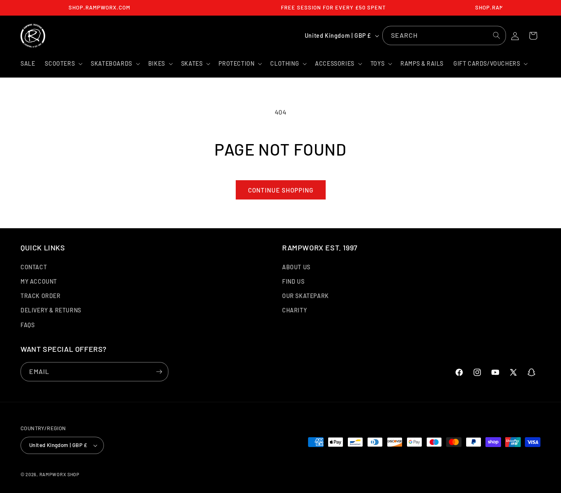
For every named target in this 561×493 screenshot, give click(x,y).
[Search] (496, 35)
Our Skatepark (305, 295)
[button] (63, 63)
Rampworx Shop (59, 474)
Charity (294, 310)
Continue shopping (280, 190)
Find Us (293, 281)
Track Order (41, 295)
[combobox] (444, 35)
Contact (34, 267)
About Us (296, 267)
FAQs (27, 324)
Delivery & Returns (51, 310)
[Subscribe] (159, 371)
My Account (39, 281)
